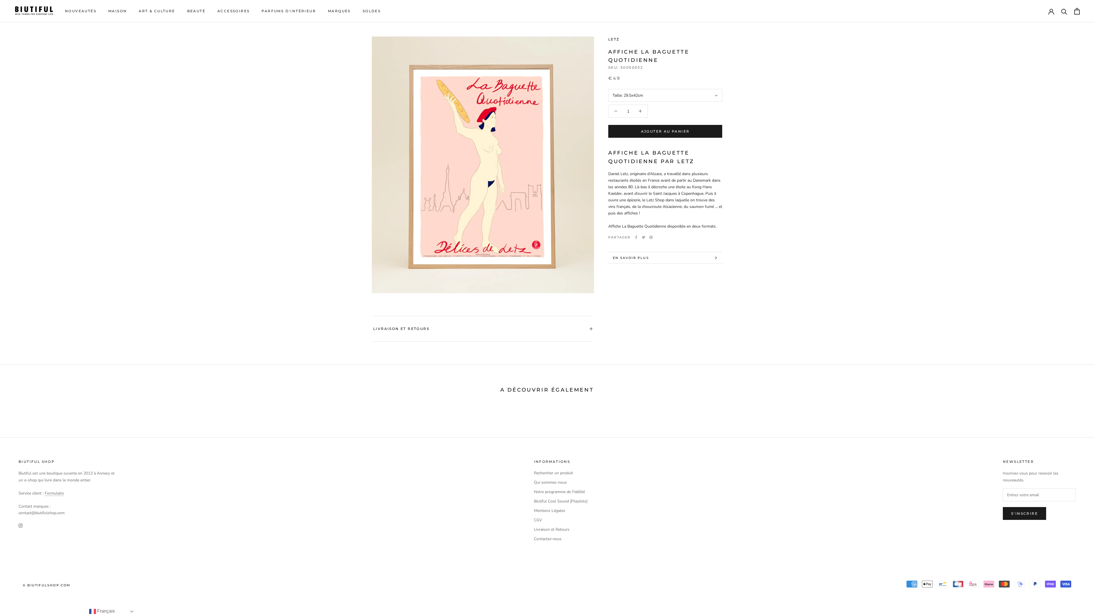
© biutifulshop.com (47, 585)
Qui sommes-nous (550, 482)
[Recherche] (1064, 11)
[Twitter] (643, 237)
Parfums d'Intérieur (289, 11)
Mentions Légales (549, 510)
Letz (614, 39)
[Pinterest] (651, 237)
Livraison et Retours (401, 329)
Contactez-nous (548, 539)
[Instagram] (21, 525)
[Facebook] (636, 237)
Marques (339, 11)
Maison (117, 11)
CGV (538, 520)
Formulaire (54, 493)
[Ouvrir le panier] (1077, 11)
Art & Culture (157, 11)
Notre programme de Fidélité (559, 492)
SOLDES (372, 11)
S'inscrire (1024, 513)
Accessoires (233, 11)
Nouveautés (80, 11)
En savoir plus (631, 258)
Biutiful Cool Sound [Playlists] (560, 501)
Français (105, 611)
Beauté (196, 11)
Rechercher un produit (553, 473)
